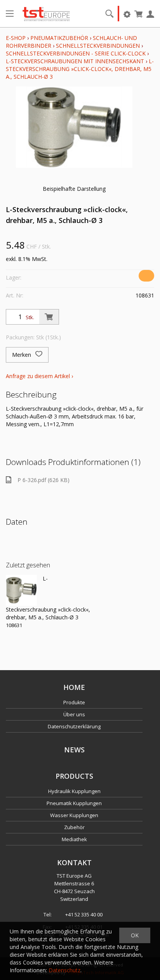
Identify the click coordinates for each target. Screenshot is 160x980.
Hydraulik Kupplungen (74, 791)
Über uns (74, 714)
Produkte (74, 702)
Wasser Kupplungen (74, 815)
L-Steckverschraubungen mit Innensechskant (75, 61)
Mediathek (74, 839)
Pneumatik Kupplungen (74, 803)
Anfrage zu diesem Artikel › (39, 376)
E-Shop (16, 37)
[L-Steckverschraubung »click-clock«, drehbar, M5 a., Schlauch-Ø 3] (21, 590)
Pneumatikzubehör (60, 37)
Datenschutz (64, 970)
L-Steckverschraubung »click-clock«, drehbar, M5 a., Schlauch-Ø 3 (80, 68)
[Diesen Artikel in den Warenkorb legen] (49, 316)
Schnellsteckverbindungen (98, 45)
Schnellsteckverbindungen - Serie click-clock (76, 53)
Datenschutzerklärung (74, 726)
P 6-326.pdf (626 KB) (43, 480)
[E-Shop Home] (46, 13)
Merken (22, 354)
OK (135, 935)
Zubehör (74, 827)
